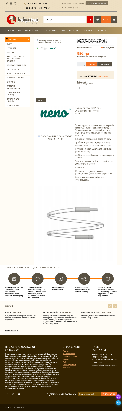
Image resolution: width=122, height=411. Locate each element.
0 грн (105, 19)
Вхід (64, 7)
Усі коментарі (11, 330)
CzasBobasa (102, 76)
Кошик (92, 64)
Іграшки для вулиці (13, 93)
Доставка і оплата (28, 31)
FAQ (63, 31)
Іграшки (11, 48)
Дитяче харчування (13, 87)
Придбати (104, 64)
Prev (110, 306)
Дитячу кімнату (16, 78)
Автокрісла (13, 69)
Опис (41, 100)
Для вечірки (13, 105)
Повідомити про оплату (73, 3)
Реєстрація (73, 7)
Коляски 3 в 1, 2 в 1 (16, 73)
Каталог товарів (69, 354)
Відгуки (88, 31)
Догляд (11, 82)
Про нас (66, 351)
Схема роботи (49, 31)
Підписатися (109, 394)
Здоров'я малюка (16, 65)
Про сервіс (74, 31)
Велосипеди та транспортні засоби (15, 58)
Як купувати (108, 48)
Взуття (10, 52)
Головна (9, 31)
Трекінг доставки (69, 365)
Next (115, 306)
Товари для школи (13, 100)
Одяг (9, 44)
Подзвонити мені (98, 3)
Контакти (100, 31)
